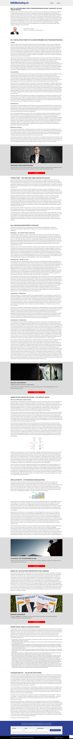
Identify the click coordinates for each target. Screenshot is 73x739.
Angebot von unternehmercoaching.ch (26, 737)
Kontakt (61, 737)
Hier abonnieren (36, 622)
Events (58, 3)
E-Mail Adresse (40, 728)
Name (26, 728)
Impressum (57, 737)
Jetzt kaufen (36, 173)
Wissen (52, 3)
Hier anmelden (36, 566)
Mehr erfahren (36, 392)
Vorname (14, 728)
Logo (20, 3)
